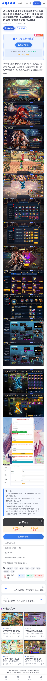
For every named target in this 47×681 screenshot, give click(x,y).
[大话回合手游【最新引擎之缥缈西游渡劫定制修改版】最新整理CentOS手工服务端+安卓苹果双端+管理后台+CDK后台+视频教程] (12, 619)
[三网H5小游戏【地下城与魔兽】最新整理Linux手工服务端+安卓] (35, 619)
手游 (38, 568)
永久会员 (35, 528)
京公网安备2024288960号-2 (31, 673)
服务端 (6, 571)
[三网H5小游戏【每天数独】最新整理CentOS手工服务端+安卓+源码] (12, 647)
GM (16, 568)
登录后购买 (24, 45)
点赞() (39, 576)
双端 (21, 568)
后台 (27, 568)
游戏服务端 (19, 23)
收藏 (30, 576)
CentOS (9, 568)
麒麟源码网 (10, 576)
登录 (38, 3)
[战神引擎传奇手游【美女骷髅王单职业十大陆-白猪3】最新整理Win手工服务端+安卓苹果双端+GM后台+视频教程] (35, 647)
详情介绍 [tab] (10, 28)
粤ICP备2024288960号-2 (14, 673)
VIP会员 (17, 528)
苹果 (12, 571)
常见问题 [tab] (22, 28)
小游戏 (29, 629)
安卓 (32, 568)
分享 (22, 576)
